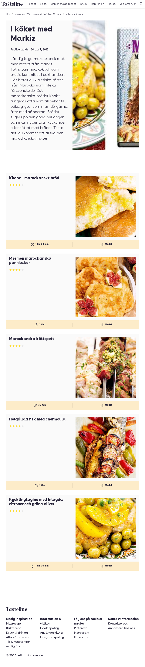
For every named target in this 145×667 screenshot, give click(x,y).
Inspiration (97, 4)
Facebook (81, 637)
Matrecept (13, 623)
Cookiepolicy (49, 628)
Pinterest (80, 628)
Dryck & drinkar (17, 632)
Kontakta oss (118, 623)
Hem (8, 14)
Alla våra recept (18, 637)
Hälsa (112, 4)
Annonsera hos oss (121, 628)
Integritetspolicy (52, 637)
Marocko (57, 14)
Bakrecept (13, 628)
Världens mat (34, 14)
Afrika (47, 14)
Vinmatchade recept (63, 4)
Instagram (81, 632)
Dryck (83, 4)
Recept (32, 4)
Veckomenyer (128, 4)
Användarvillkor (51, 632)
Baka (43, 4)
